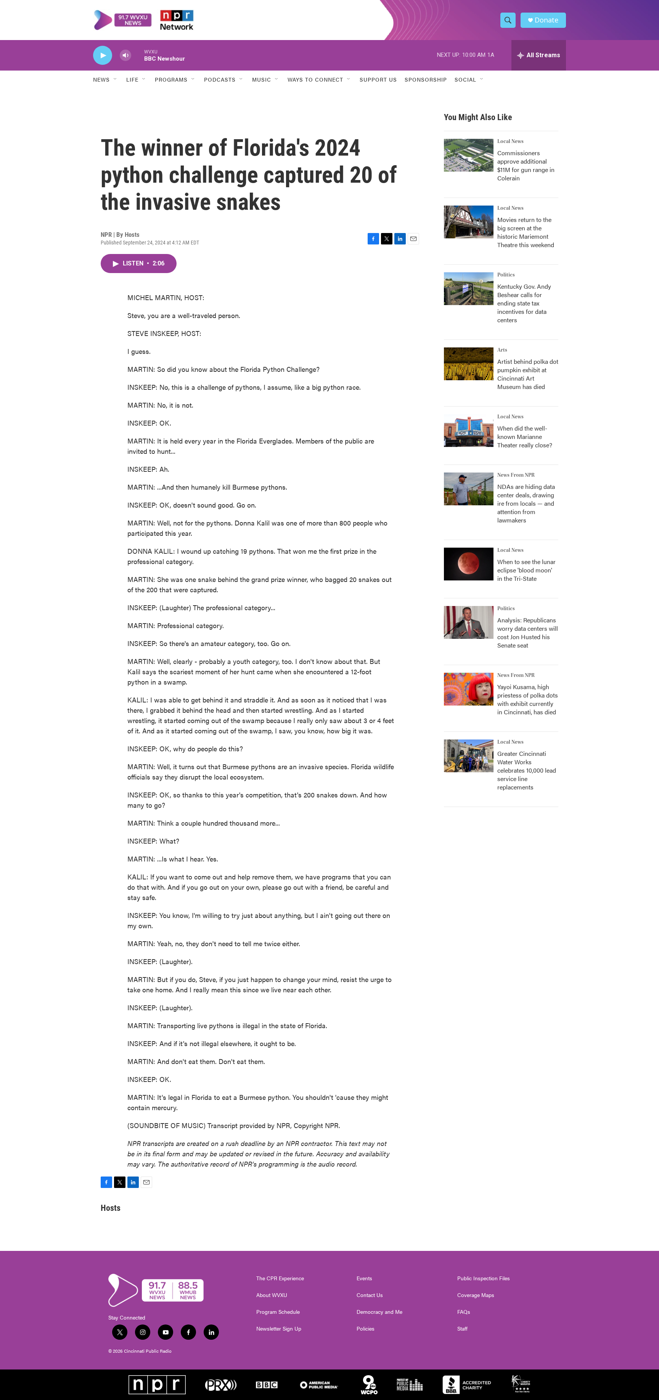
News (101, 79)
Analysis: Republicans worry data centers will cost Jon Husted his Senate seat (527, 632)
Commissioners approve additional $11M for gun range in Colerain (526, 165)
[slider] (138, 55)
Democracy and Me (379, 1312)
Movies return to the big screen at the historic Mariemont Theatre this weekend (525, 232)
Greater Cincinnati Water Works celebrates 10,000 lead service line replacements (526, 770)
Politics (506, 275)
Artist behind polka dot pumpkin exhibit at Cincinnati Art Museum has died (527, 374)
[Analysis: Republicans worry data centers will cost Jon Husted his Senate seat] (468, 622)
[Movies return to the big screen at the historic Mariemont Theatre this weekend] (468, 222)
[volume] (125, 55)
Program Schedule (278, 1312)
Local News (510, 141)
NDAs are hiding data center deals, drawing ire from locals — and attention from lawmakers (526, 503)
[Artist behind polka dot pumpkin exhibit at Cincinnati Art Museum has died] (468, 363)
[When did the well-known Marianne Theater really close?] (468, 430)
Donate (546, 20)
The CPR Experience (280, 1278)
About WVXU (271, 1295)
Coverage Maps (475, 1295)
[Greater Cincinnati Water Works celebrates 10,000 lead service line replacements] (468, 755)
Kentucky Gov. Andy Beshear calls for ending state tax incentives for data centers (524, 303)
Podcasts (220, 79)
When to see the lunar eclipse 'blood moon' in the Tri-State (526, 570)
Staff (462, 1329)
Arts (502, 350)
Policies (366, 1329)
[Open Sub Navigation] (116, 79)
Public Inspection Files (483, 1278)
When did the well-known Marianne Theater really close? (524, 436)
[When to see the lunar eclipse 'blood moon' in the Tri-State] (468, 564)
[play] (102, 55)
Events (364, 1278)
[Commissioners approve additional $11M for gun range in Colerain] (468, 155)
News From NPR (516, 475)
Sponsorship (426, 79)
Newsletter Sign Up (278, 1329)
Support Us (378, 79)
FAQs (463, 1312)
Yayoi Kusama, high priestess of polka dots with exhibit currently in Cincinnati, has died (527, 699)
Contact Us (370, 1295)
